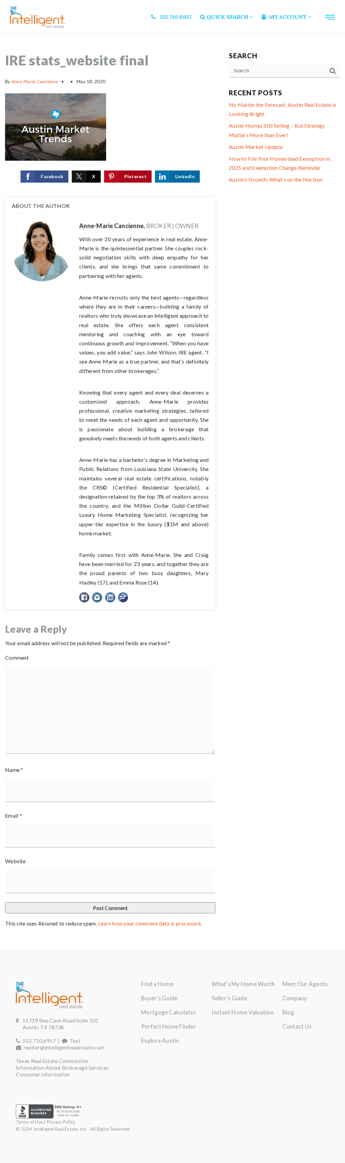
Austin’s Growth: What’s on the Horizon (276, 179)
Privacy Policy (61, 1122)
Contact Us (297, 1026)
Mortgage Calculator (168, 1012)
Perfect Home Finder (168, 1026)
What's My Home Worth (243, 983)
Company (294, 998)
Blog (288, 1012)
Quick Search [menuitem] (227, 16)
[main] (172, 492)
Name (14, 769)
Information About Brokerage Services (62, 1067)
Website (15, 861)
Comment (17, 657)
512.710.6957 (38, 1040)
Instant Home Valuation (243, 1012)
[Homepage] (37, 17)
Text (74, 1040)
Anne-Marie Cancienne (34, 81)
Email (13, 815)
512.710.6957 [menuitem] (174, 16)
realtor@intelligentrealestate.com (64, 1047)
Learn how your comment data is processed (149, 923)
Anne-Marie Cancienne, (139, 225)
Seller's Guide (229, 998)
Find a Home (157, 983)
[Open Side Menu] (330, 17)
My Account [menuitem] (287, 16)
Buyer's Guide (159, 998)
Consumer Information (43, 1074)
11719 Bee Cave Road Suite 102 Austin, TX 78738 (57, 1023)
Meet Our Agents (305, 983)
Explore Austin (160, 1040)
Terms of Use (29, 1122)
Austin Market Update (256, 147)
